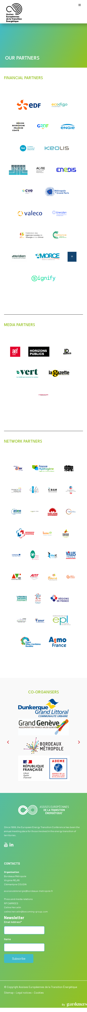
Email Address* (13, 922)
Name (7, 939)
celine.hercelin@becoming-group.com (26, 911)
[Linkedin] (11, 845)
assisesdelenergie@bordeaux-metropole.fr (28, 890)
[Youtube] (6, 845)
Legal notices (24, 992)
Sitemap (9, 992)
